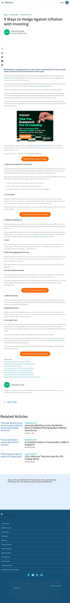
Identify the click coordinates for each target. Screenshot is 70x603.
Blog (5, 15)
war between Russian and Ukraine (12, 78)
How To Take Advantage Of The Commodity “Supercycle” (18, 370)
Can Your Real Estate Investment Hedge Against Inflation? (18, 372)
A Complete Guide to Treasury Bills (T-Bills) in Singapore (47, 443)
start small (33, 89)
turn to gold (43, 244)
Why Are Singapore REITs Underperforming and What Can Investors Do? (22, 377)
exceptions (62, 302)
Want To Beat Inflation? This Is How (13, 366)
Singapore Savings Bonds (40, 236)
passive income (13, 93)
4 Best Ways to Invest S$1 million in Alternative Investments (19, 368)
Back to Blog (11, 402)
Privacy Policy (17, 587)
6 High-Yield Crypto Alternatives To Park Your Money (17, 361)
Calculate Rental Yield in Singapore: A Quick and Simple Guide (19, 364)
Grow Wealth (13, 15)
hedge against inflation (45, 86)
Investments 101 (26, 15)
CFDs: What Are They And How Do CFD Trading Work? (44, 457)
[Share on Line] (2, 65)
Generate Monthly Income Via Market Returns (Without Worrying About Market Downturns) (45, 428)
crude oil (35, 199)
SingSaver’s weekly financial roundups (39, 145)
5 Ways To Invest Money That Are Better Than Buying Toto (18, 375)
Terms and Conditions (55, 585)
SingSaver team (17, 31)
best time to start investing (30, 346)
